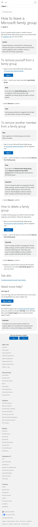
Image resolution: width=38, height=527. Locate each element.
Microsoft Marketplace (7, 473)
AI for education (5, 423)
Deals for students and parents (8, 420)
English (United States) (10, 511)
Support (3, 6)
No (24, 338)
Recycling (11, 524)
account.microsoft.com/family (14, 71)
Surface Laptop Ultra (6, 353)
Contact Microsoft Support (26, 309)
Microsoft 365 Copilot (6, 448)
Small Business (5, 450)
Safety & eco (5, 524)
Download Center (6, 378)
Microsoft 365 (5, 439)
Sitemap (4, 521)
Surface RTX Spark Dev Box (8, 355)
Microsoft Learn (5, 464)
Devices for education (6, 406)
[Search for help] (6, 2)
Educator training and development (9, 417)
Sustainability (5, 506)
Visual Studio (5, 478)
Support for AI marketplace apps (9, 467)
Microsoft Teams (5, 445)
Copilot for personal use (7, 361)
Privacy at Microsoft (6, 495)
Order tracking (5, 386)
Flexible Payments (6, 395)
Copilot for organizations (7, 358)
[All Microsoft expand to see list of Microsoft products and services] (2, 2)
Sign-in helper (7, 301)
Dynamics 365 (5, 436)
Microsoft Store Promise (7, 392)
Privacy (17, 521)
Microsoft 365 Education (7, 411)
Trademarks (28, 521)
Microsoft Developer (6, 461)
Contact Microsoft (10, 521)
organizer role (7, 37)
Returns (3, 383)
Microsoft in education (7, 403)
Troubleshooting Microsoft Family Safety (13, 280)
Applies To (5, 27)
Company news (5, 492)
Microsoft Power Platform (7, 442)
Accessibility (4, 503)
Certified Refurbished (6, 389)
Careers (3, 487)
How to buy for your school (8, 414)
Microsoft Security (6, 433)
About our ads (17, 524)
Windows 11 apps (6, 367)
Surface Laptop (5, 350)
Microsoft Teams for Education (8, 408)
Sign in (8, 75)
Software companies (6, 476)
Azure (3, 459)
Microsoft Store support (7, 380)
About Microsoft (5, 489)
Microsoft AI (4, 431)
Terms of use (22, 521)
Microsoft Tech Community (8, 470)
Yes (14, 338)
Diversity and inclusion (7, 501)
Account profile (5, 375)
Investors (4, 498)
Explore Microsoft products (8, 364)
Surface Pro (4, 347)
